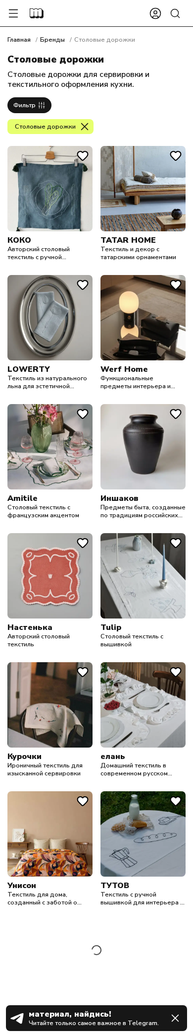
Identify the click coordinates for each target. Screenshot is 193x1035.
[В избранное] (83, 156)
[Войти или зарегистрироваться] (155, 13)
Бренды (52, 39)
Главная (19, 39)
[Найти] (175, 13)
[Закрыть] (175, 1018)
